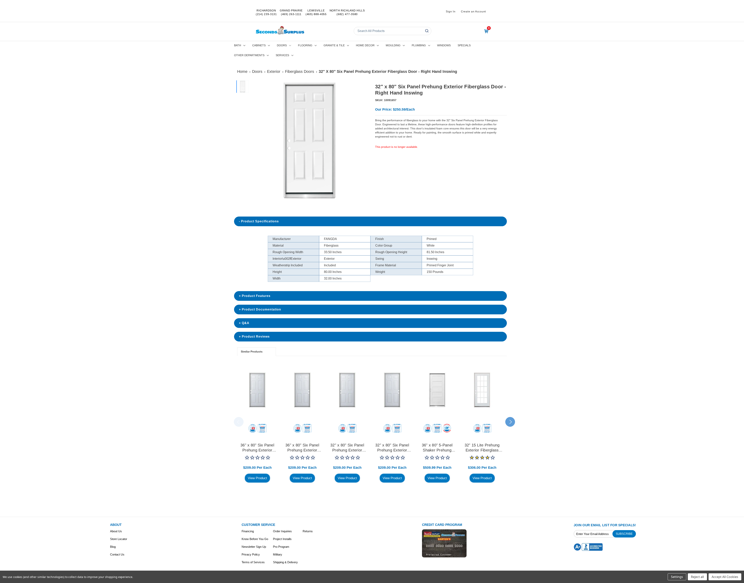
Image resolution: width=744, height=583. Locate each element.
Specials (464, 45)
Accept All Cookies (725, 577)
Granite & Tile (334, 45)
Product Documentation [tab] (261, 309)
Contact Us (117, 554)
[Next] (364, 140)
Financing (248, 531)
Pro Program (281, 546)
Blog (113, 546)
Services (282, 55)
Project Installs (282, 539)
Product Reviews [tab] (256, 336)
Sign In (450, 11)
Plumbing (419, 45)
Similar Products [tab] (252, 351)
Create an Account (473, 11)
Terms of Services (253, 562)
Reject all (697, 577)
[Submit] (426, 31)
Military (277, 554)
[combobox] (392, 31)
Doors (282, 45)
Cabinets (259, 45)
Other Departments (249, 55)
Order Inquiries (282, 531)
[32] (347, 390)
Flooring (305, 45)
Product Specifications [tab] (260, 221)
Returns (308, 531)
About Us (116, 531)
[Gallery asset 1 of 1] (310, 140)
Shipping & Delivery (285, 562)
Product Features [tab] (256, 296)
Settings (677, 577)
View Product (257, 478)
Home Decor (365, 45)
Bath (237, 45)
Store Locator (118, 539)
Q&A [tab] (245, 323)
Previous (239, 422)
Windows (444, 45)
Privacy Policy (251, 554)
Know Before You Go (255, 539)
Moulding (393, 45)
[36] (257, 390)
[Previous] (255, 140)
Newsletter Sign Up (254, 546)
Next (510, 422)
